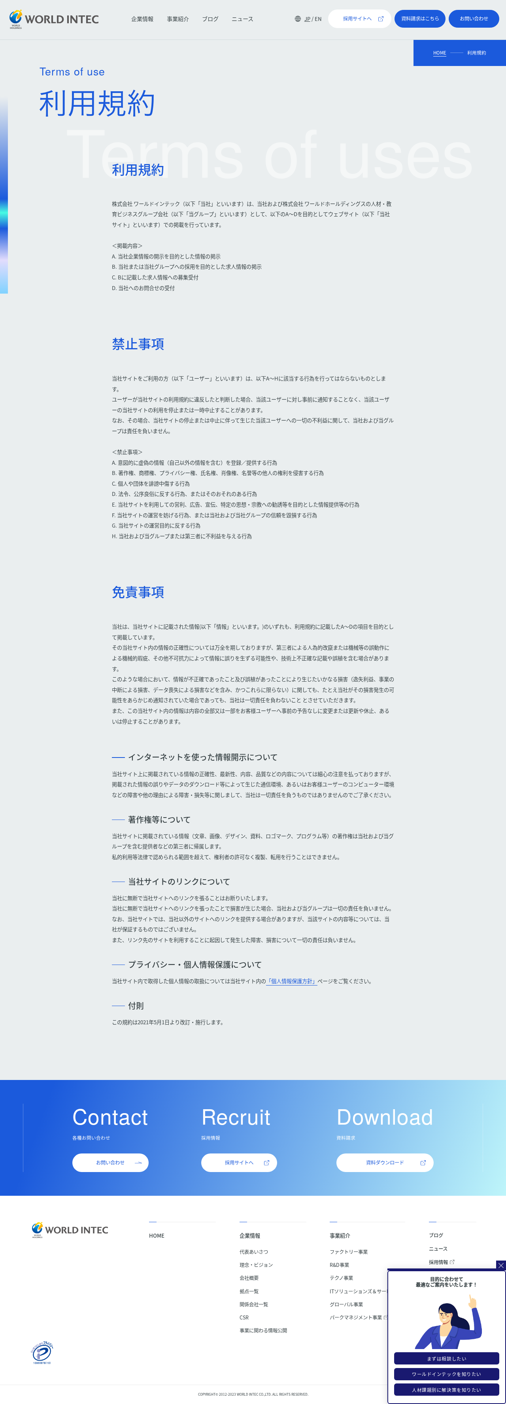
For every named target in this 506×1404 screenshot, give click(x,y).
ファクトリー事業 (349, 1251)
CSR (244, 1317)
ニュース (242, 19)
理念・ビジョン (256, 1264)
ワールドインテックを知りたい (446, 1374)
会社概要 (249, 1278)
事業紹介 (178, 19)
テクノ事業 (341, 1278)
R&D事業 (339, 1264)
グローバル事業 (346, 1304)
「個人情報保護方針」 (291, 981)
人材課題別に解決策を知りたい (446, 1390)
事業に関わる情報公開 (263, 1330)
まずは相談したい (447, 1358)
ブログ (210, 19)
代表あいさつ (254, 1251)
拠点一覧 (249, 1291)
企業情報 (142, 19)
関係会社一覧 (254, 1304)
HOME (439, 52)
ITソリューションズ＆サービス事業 (367, 1291)
